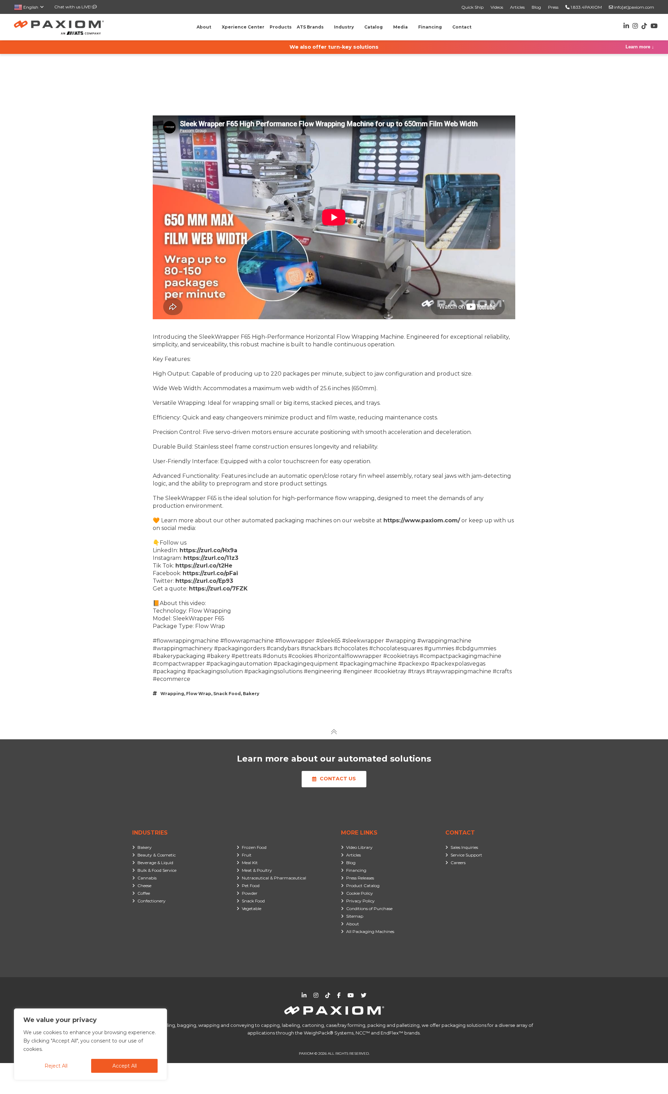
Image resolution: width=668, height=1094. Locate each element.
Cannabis (147, 877)
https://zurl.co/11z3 (210, 558)
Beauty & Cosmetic (156, 855)
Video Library (359, 847)
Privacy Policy (360, 900)
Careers (458, 862)
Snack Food (227, 693)
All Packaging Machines (370, 931)
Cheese (144, 885)
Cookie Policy (359, 893)
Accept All (124, 1066)
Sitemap (354, 916)
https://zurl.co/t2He (203, 565)
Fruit (247, 855)
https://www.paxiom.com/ (421, 520)
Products (281, 27)
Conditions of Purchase (369, 908)
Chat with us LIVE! (73, 6)
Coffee (143, 893)
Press (553, 7)
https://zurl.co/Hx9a (208, 550)
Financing (356, 870)
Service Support (466, 855)
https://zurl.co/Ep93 (204, 581)
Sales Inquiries (464, 847)
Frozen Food (254, 847)
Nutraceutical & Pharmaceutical (274, 877)
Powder (249, 893)
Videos (497, 7)
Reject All (56, 1066)
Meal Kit (250, 862)
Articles (517, 7)
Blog (536, 7)
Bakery (251, 693)
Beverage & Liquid (155, 862)
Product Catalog (363, 885)
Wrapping (172, 693)
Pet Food (251, 885)
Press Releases (360, 877)
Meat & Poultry (257, 870)
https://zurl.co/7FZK (218, 588)
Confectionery (151, 900)
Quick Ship (472, 7)
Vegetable (251, 908)
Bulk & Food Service (156, 870)
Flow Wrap (198, 693)
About (352, 923)
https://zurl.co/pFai (210, 573)
